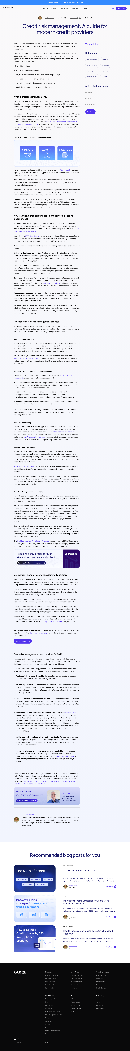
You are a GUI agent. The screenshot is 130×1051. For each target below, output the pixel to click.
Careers (98, 1002)
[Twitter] (19, 1039)
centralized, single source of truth (26, 358)
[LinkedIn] (15, 1039)
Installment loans (101, 975)
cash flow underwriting (51, 283)
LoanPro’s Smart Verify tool (24, 466)
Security (48, 1024)
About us (99, 999)
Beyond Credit (49, 1034)
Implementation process (53, 1011)
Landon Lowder (49, 18)
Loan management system (53, 1015)
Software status (76, 1005)
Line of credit (100, 982)
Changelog (48, 1021)
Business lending (76, 982)
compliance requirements (52, 621)
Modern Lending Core (52, 975)
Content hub (49, 1005)
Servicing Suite (50, 982)
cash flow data (70, 712)
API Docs (73, 999)
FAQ (46, 1027)
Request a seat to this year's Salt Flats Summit (64, 2)
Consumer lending (76, 978)
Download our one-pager (39, 633)
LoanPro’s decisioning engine (34, 437)
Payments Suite (50, 988)
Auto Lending (75, 985)
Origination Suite (50, 978)
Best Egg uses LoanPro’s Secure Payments (33, 541)
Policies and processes (52, 1031)
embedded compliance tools (63, 756)
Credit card (99, 978)
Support (73, 1011)
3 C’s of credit (65, 170)
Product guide (75, 1002)
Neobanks (74, 988)
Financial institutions (77, 975)
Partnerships (100, 1008)
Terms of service (76, 1008)
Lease (98, 985)
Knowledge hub (50, 999)
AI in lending (49, 1008)
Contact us (99, 1005)
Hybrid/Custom (101, 988)
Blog (46, 1002)
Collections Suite (50, 985)
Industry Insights (75, 18)
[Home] (8, 8)
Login (47, 1042)
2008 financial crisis (32, 236)
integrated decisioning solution (64, 432)
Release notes (50, 1018)
